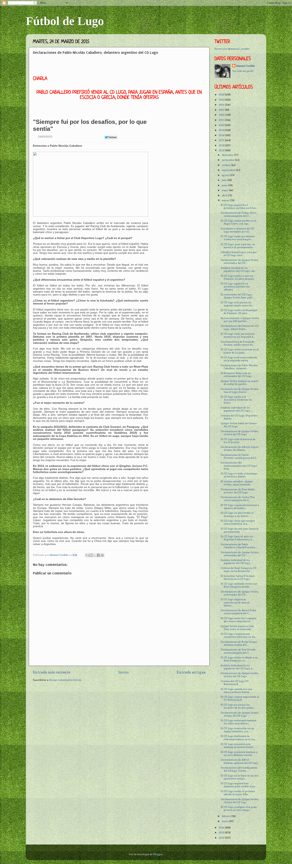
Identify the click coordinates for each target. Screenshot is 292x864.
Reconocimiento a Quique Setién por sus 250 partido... (240, 320)
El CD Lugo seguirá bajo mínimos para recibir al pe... (239, 785)
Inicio (123, 672)
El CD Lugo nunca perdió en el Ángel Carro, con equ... (238, 222)
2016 (222, 145)
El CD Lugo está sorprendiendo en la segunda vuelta (239, 359)
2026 (222, 94)
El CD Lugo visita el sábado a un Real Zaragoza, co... (239, 659)
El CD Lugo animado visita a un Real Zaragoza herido (239, 585)
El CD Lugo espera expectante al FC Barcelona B (240, 698)
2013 (222, 832)
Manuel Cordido (245, 65)
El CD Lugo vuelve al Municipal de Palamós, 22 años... (239, 312)
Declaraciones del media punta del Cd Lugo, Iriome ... (239, 769)
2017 (222, 140)
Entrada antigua (191, 672)
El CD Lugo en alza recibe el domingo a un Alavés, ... (237, 514)
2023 (222, 109)
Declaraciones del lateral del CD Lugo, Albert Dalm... (240, 327)
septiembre (229, 170)
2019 (222, 130)
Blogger (158, 854)
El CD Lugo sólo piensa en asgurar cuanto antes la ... (237, 304)
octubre (226, 165)
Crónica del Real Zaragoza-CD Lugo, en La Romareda (238, 569)
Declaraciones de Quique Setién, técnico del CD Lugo (240, 433)
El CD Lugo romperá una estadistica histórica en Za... (239, 635)
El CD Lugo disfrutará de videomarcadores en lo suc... (239, 738)
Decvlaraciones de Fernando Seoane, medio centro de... (237, 343)
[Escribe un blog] (91, 555)
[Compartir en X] (95, 555)
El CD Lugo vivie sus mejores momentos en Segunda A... (238, 335)
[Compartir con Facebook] (99, 555)
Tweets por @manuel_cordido (232, 48)
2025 (222, 99)
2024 (222, 104)
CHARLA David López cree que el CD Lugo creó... (239, 254)
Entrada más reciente (51, 672)
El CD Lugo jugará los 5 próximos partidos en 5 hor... (239, 206)
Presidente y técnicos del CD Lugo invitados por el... (237, 230)
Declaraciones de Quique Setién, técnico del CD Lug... (240, 801)
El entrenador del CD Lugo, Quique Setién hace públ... (237, 296)
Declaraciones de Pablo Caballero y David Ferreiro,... (239, 546)
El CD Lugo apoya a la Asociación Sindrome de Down (236, 399)
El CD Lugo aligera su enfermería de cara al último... (235, 602)
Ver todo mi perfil (242, 70)
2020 (222, 125)
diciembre (228, 154)
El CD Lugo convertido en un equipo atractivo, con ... (237, 730)
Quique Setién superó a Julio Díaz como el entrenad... (237, 628)
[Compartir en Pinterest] (102, 555)
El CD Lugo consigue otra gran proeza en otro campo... (239, 808)
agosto (226, 175)
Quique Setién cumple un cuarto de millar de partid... (239, 382)
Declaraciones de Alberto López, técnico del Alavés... (240, 448)
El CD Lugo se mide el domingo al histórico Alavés (239, 475)
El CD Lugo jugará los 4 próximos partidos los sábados (235, 286)
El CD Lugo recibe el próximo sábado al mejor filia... (238, 793)
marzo (226, 200)
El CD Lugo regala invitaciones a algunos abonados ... (240, 507)
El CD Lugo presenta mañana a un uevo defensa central (239, 753)
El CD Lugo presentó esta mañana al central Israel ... (238, 745)
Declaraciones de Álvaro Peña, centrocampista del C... (238, 612)
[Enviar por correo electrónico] (87, 555)
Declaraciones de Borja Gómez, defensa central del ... (239, 643)
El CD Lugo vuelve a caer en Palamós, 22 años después (237, 277)
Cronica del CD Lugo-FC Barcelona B (235, 683)
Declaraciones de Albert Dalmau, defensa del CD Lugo (239, 761)
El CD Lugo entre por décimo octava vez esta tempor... (238, 238)
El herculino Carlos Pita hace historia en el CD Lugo (238, 577)
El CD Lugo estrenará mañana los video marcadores (238, 722)
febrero (226, 816)
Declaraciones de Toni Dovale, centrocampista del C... (238, 651)
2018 (222, 135)
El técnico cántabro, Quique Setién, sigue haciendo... (237, 483)
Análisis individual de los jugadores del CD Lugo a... (237, 667)
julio (224, 180)
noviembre (228, 159)
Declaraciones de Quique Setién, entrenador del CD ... (240, 261)
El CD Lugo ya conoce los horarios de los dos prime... (238, 706)
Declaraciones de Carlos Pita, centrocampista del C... (238, 499)
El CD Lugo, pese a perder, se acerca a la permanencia (238, 246)
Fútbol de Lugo (65, 21)
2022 (222, 114)
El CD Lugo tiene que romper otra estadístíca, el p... (238, 522)
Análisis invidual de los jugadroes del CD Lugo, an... (238, 269)
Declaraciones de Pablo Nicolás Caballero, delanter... (239, 367)
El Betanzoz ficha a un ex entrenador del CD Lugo (236, 375)
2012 (222, 837)
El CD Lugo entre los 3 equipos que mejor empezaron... (238, 620)
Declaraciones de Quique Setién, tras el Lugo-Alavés (240, 390)
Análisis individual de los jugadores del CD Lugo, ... (237, 409)
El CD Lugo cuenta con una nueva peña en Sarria (236, 691)
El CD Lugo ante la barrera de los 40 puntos (238, 441)
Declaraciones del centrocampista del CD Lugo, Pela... (239, 465)
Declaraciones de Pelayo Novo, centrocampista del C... (239, 214)
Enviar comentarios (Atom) (65, 679)
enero (225, 821)
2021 (222, 119)
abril (225, 195)
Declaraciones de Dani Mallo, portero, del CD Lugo (238, 491)
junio (225, 185)
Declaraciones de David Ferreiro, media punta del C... (239, 456)
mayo (225, 190)
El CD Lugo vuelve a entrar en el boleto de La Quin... (240, 351)
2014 (222, 827)
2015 (222, 150)
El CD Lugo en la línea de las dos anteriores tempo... (239, 777)
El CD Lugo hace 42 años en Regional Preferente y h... (237, 538)
